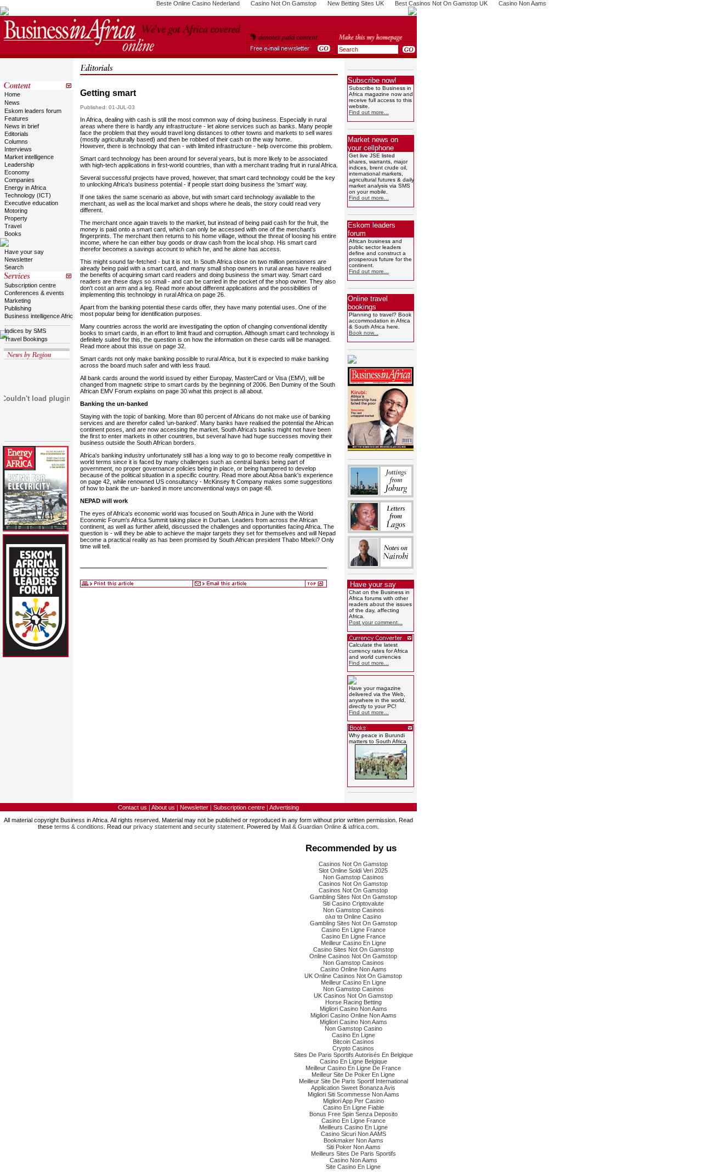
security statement (219, 826)
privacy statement (157, 826)
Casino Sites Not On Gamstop (353, 949)
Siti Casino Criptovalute (353, 903)
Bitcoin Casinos (353, 1041)
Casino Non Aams (353, 1160)
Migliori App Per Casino (353, 1101)
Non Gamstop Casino (353, 1028)
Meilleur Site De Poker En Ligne (353, 1074)
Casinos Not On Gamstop (353, 864)
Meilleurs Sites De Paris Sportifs (353, 1153)
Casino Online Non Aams (353, 969)
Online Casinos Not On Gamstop (353, 956)
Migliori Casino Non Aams (353, 1008)
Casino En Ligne (353, 1035)
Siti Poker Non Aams (353, 1147)
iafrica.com (362, 826)
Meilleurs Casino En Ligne (353, 1127)
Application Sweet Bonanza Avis (353, 1087)
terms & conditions (79, 826)
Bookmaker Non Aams (353, 1140)
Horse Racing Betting (353, 1002)
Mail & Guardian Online (310, 826)
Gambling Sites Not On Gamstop (353, 897)
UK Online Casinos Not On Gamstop (353, 976)
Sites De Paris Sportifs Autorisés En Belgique (353, 1054)
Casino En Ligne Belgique (353, 1061)
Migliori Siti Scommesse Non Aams (353, 1094)
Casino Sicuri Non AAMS (353, 1133)
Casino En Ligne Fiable (353, 1107)
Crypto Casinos (353, 1048)
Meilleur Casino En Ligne (353, 943)
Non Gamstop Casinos (353, 877)
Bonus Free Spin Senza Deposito (353, 1114)
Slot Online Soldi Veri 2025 (353, 870)
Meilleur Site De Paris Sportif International (353, 1081)
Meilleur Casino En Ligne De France (353, 1068)
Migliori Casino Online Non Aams (353, 1015)
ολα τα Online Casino (353, 916)
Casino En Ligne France (353, 929)
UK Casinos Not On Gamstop (353, 995)
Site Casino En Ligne (353, 1166)
